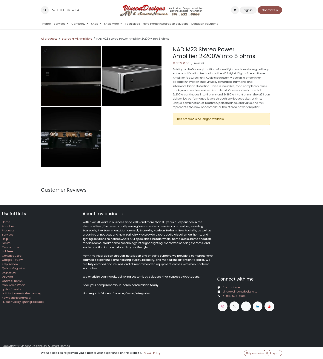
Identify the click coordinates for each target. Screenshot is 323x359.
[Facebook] (246, 306)
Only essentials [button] (255, 353)
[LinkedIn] (257, 306)
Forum (6, 243)
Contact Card (11, 256)
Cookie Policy (152, 353)
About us (8, 226)
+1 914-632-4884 (234, 296)
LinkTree (7, 251)
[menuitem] (46, 23)
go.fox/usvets (11, 289)
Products (8, 230)
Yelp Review (10, 264)
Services (7, 234)
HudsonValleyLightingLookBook (23, 302)
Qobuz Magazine (13, 268)
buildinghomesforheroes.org (21, 293)
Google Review (12, 260)
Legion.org (9, 272)
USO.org (7, 276)
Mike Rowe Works (13, 285)
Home (6, 222)
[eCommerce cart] (235, 10)
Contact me (10, 247)
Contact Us (270, 10)
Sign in (248, 10)
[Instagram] (222, 306)
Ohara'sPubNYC (13, 281)
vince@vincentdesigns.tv (240, 291)
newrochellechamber (16, 298)
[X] (234, 306)
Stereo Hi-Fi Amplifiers (77, 39)
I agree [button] (274, 353)
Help (5, 239)
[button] (45, 10)
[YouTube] (269, 306)
